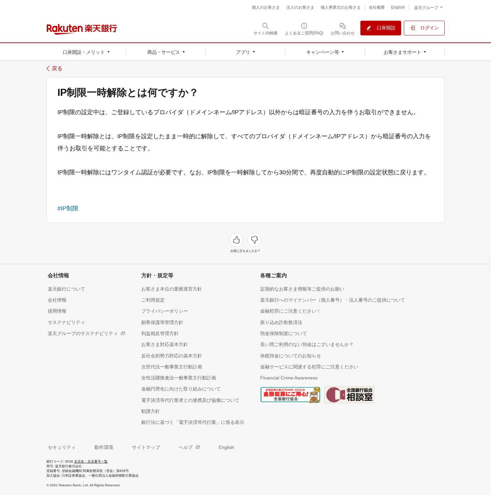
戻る (57, 68)
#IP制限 (67, 208)
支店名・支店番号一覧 (91, 461)
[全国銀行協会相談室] (349, 394)
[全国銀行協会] (290, 394)
